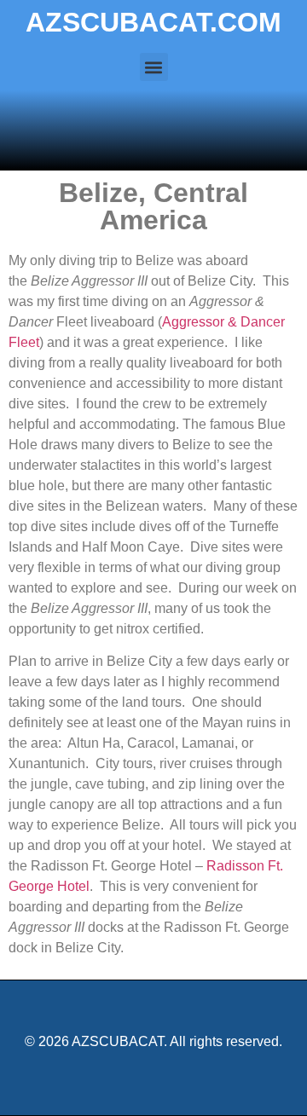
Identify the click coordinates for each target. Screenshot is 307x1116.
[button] (154, 67)
